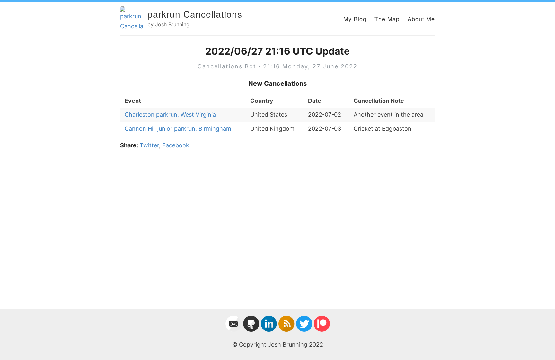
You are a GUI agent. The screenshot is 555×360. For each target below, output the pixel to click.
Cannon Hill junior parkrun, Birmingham (178, 128)
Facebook (175, 145)
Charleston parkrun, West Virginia (170, 114)
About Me (421, 18)
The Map (387, 18)
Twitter (149, 145)
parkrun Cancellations (194, 13)
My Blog (354, 18)
